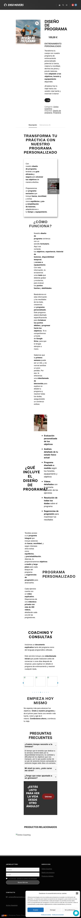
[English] (2, 915)
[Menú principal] (66, 5)
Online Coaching (51, 107)
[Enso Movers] (14, 5)
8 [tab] (46, 692)
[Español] (5, 915)
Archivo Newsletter (12, 905)
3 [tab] (37, 692)
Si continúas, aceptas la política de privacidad (22, 878)
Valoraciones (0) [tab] (44, 125)
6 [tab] (42, 692)
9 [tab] (48, 692)
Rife (7, 915)
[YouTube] (73, 5)
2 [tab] (35, 692)
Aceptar (35, 910)
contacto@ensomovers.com (17, 897)
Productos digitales (47, 876)
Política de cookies (46, 914)
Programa (57, 112)
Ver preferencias (70, 910)
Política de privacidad (58, 914)
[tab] (40, 753)
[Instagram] (75, 5)
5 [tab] (40, 692)
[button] (77, 893)
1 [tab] (33, 692)
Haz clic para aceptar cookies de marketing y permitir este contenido (53, 186)
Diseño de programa (48, 872)
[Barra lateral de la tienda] (59, 5)
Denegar (53, 910)
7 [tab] (44, 692)
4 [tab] (39, 692)
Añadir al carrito (49, 100)
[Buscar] (63, 5)
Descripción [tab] (33, 125)
